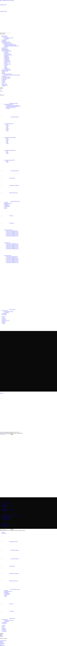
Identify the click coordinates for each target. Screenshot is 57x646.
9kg (7, 129)
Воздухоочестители (8, 54)
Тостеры (6, 64)
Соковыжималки (7, 63)
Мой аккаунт (4, 523)
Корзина (3, 524)
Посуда (5, 62)
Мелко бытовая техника (6, 50)
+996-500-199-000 (3, 11)
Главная (1, 432)
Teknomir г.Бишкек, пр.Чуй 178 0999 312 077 (6, 505)
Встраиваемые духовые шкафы (10, 44)
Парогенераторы (7, 61)
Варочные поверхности (8, 43)
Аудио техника (5, 36)
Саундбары (6, 38)
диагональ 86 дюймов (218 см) (12, 248)
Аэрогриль (4, 39)
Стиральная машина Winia (9, 160)
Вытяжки (6, 46)
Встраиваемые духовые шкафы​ (12, 105)
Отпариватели (7, 60)
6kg (7, 124)
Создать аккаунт (3, 640)
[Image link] (5, 122)
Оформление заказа (6, 525)
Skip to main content (10, 0)
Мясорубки (6, 58)
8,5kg (8, 128)
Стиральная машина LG (9, 123)
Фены (5, 66)
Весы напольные (7, 53)
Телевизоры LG (7, 242)
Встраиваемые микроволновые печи (11, 45)
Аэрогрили (6, 51)
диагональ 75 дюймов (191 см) (12, 234)
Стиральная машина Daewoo (9, 150)
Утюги (5, 65)
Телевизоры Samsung (8, 229)
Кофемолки (6, 56)
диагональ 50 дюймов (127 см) (12, 231)
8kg (7, 127)
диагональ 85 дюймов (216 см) (12, 235)
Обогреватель (7, 59)
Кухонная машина (5, 49)
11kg (7, 130)
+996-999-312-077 (3, 4)
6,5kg (8, 125)
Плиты (3, 71)
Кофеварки (6, 55)
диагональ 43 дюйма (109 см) (12, 230)
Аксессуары (4, 35)
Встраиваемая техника (6, 42)
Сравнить (4, 526)
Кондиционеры (5, 48)
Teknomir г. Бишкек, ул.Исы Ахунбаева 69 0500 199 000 (8, 509)
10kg (7, 153)
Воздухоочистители (6, 41)
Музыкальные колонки (8, 37)
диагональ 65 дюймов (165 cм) (12, 233)
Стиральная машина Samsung (10, 137)
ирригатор (4, 47)
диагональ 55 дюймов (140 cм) (12, 232)
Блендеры (6, 52)
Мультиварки (7, 57)
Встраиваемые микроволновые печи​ (14, 106)
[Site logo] (5, 31)
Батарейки (4, 40)
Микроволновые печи (6, 69)
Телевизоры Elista (7, 255)
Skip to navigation (3, 0)
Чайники (6, 67)
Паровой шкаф (5, 70)
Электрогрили (7, 68)
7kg (7, 126)
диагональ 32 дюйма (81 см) (12, 256)
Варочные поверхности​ (11, 107)
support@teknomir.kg (6, 502)
